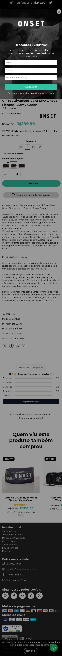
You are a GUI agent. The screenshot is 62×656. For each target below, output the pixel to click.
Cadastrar (31, 86)
